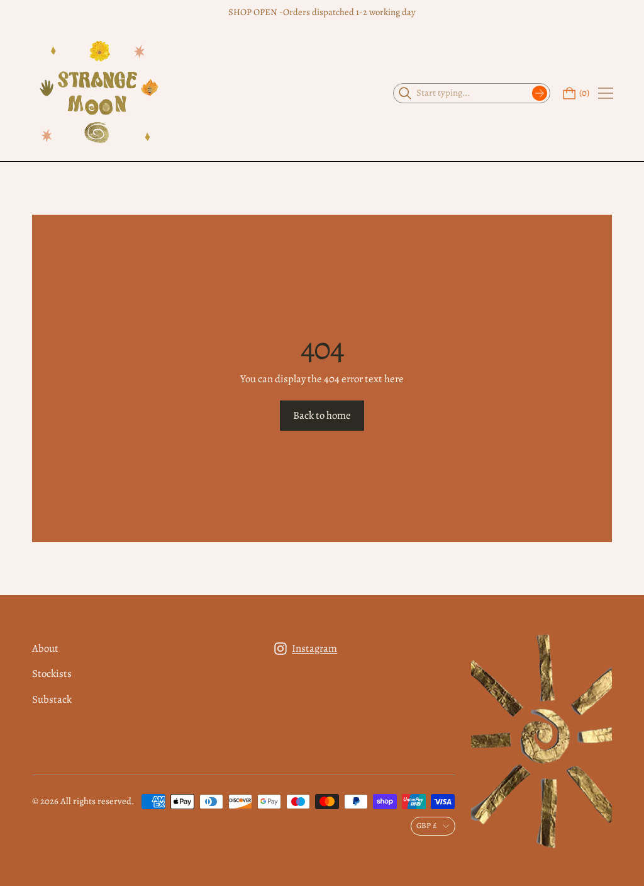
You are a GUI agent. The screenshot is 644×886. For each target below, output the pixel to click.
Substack (52, 699)
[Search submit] (539, 93)
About (45, 648)
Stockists (52, 673)
